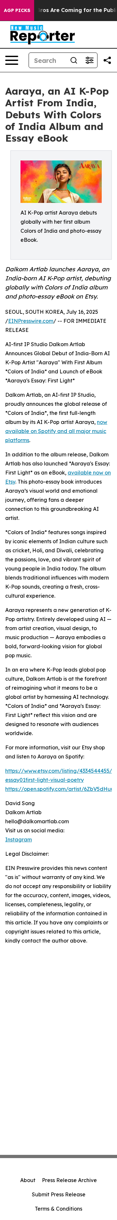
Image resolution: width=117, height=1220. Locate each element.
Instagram (18, 839)
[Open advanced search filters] (89, 60)
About (27, 1180)
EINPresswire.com (30, 321)
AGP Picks (17, 10)
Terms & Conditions (58, 1208)
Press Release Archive (69, 1180)
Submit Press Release (58, 1194)
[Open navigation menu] (11, 60)
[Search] (74, 60)
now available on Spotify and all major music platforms (56, 431)
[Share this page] (107, 60)
